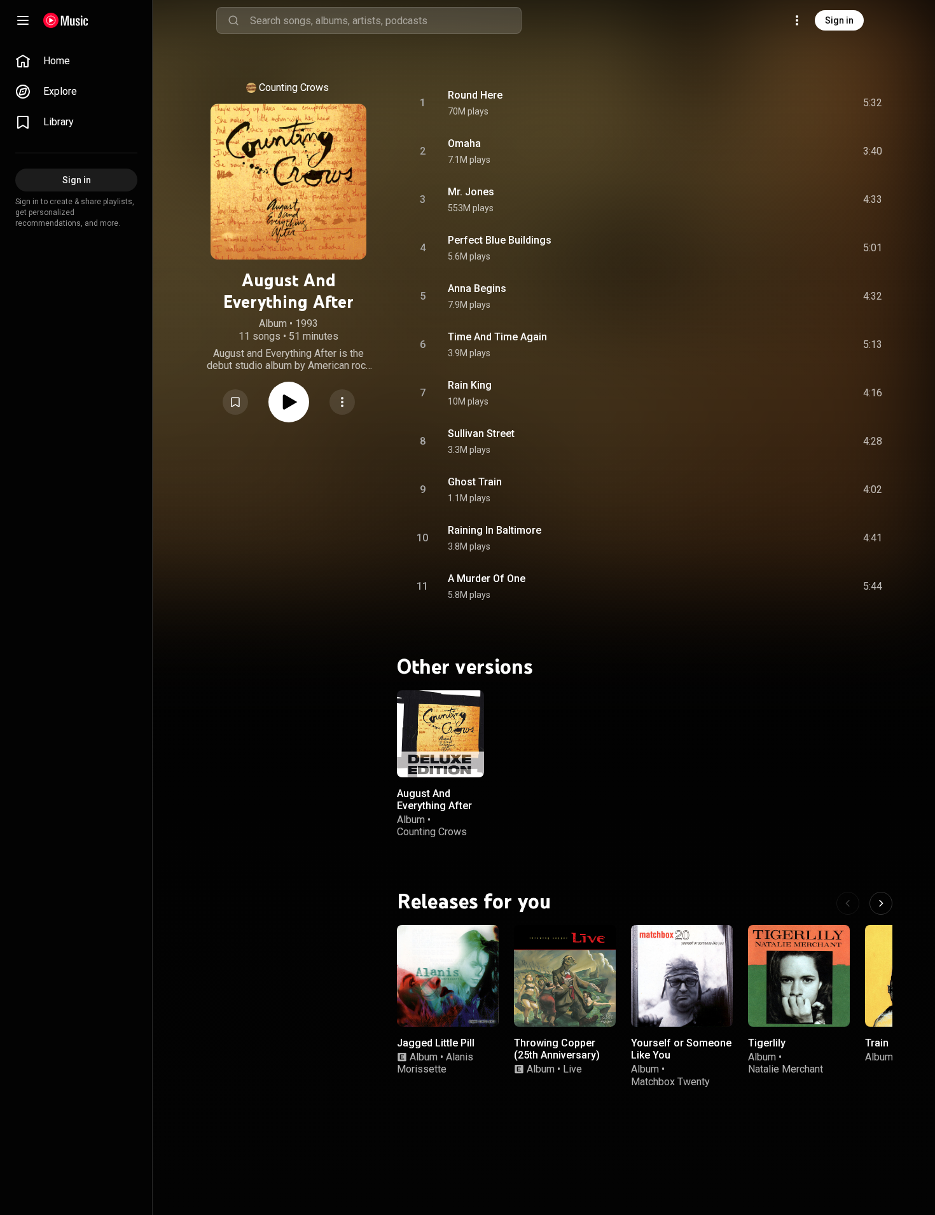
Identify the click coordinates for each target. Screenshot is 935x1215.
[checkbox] (873, 103)
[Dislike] (800, 103)
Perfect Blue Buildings (499, 240)
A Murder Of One (486, 579)
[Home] (65, 20)
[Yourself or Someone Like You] (682, 976)
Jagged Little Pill (435, 1043)
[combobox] (385, 20)
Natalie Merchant (785, 1069)
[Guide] (23, 20)
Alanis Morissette (435, 1063)
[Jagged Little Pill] (448, 976)
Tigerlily (767, 1043)
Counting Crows (294, 87)
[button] (235, 402)
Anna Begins (477, 288)
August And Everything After (434, 799)
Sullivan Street (481, 433)
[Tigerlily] (799, 976)
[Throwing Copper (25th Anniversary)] (565, 976)
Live (572, 1069)
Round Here (475, 95)
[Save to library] (235, 402)
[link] (76, 61)
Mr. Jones (471, 192)
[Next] (881, 903)
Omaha (464, 143)
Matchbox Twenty (670, 1082)
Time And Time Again (497, 337)
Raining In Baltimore (494, 530)
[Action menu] (342, 402)
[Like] (776, 103)
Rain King (470, 385)
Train (877, 1043)
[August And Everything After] (440, 733)
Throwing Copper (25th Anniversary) (557, 1049)
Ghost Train (475, 482)
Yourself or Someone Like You (681, 1049)
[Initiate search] (233, 20)
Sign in (839, 20)
